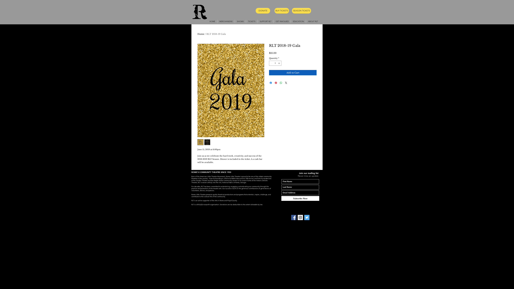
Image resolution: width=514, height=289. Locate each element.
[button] (240, 21)
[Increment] (279, 63)
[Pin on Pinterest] (275, 82)
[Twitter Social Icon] (306, 217)
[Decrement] (271, 63)
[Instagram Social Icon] (300, 217)
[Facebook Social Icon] (293, 217)
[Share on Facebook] (270, 82)
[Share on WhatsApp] (281, 82)
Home (200, 34)
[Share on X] (286, 82)
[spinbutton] (275, 63)
